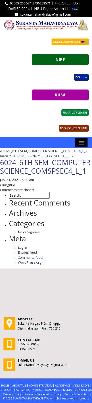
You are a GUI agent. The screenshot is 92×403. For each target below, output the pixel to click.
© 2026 (7, 398)
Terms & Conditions (78, 394)
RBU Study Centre (75, 112)
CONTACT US (83, 390)
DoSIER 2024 (18, 8)
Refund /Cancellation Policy (43, 394)
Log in (22, 247)
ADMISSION (81, 385)
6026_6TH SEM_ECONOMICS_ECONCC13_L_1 (35, 155)
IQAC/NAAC (52, 390)
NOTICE (37, 390)
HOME (5, 385)
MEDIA (67, 390)
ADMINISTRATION (40, 385)
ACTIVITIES (23, 390)
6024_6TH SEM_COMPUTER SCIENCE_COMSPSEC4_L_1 (45, 167)
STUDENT (6, 390)
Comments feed (30, 257)
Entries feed (27, 252)
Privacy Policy (12, 394)
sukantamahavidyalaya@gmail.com (45, 14)
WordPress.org (30, 262)
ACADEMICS (63, 385)
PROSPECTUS (66, 3)
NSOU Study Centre (73, 128)
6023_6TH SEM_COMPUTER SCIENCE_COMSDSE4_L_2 (45, 151)
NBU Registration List (53, 8)
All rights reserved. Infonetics (69, 398)
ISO (78, 77)
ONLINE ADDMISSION (67, 42)
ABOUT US (19, 385)
